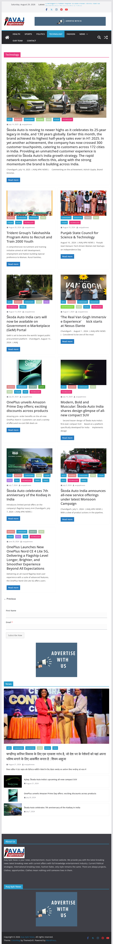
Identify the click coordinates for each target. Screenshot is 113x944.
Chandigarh (29, 119)
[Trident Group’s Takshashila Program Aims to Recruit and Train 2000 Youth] (29, 203)
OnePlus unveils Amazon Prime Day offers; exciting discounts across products (27, 406)
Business (18, 119)
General (40, 119)
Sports (28, 34)
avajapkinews (27, 124)
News (82, 34)
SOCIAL (18, 222)
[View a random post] (106, 37)
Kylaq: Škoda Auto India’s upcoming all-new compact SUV (50, 779)
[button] (86, 34)
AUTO (9, 119)
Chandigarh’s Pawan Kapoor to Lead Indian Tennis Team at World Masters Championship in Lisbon (72, 6)
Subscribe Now (15, 635)
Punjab (56, 119)
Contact (31, 40)
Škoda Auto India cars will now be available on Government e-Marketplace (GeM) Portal (28, 323)
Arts (63, 302)
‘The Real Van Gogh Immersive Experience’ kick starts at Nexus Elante (83, 321)
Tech (25, 392)
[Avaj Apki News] (7, 37)
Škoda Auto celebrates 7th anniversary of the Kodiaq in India (29, 494)
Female (88, 218)
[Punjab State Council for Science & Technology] (83, 203)
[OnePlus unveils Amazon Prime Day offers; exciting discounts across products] (29, 372)
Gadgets (33, 387)
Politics (40, 34)
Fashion (71, 34)
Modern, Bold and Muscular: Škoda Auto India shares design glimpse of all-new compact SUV (83, 408)
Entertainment (67, 307)
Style (46, 302)
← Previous (10, 598)
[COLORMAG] (14, 848)
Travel (23, 307)
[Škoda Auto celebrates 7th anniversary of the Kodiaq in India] (29, 461)
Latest (41, 387)
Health (16, 34)
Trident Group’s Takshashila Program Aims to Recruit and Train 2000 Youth (29, 237)
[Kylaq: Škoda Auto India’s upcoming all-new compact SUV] (13, 781)
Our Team (18, 40)
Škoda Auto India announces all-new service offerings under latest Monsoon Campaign (83, 497)
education (34, 218)
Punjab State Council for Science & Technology (79, 234)
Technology (55, 34)
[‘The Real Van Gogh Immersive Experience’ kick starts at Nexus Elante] (83, 287)
